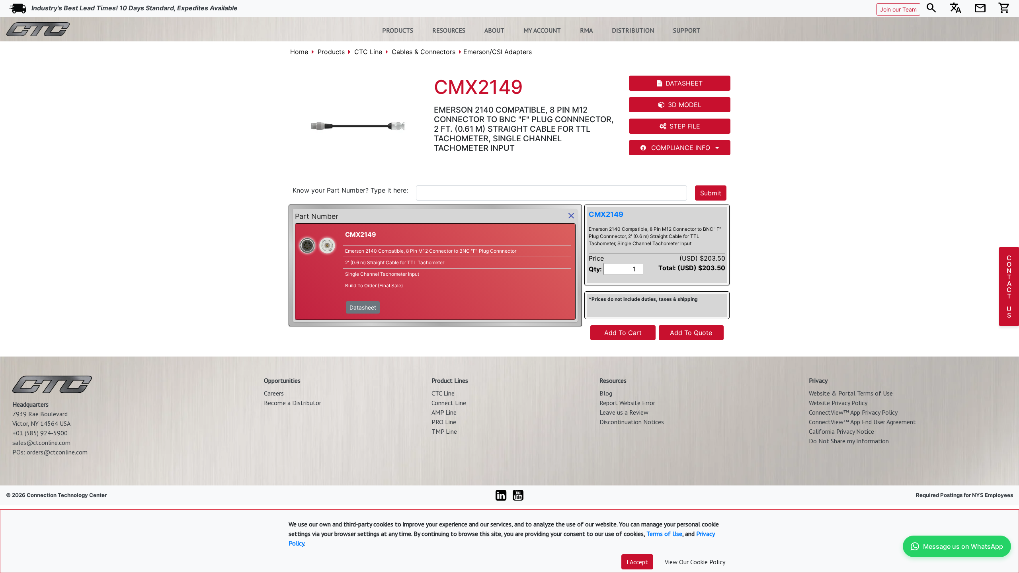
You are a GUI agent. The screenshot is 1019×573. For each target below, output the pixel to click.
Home (299, 52)
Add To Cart (623, 333)
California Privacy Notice (841, 431)
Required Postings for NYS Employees (964, 495)
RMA (586, 30)
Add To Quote (691, 333)
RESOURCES (448, 30)
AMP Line (444, 412)
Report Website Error (627, 403)
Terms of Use (664, 534)
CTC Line (368, 52)
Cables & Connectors (423, 52)
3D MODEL (684, 105)
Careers (274, 393)
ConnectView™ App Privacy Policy (853, 412)
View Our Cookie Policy (695, 562)
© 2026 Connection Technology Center (56, 495)
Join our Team (898, 9)
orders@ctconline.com (57, 452)
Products (331, 52)
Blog (605, 393)
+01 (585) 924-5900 (40, 433)
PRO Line (443, 422)
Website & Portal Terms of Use (851, 393)
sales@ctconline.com (41, 442)
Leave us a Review (623, 412)
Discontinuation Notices (631, 422)
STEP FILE (685, 126)
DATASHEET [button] (684, 83)
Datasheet (362, 307)
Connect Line (448, 403)
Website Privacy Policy (838, 403)
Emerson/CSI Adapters (497, 52)
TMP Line (444, 431)
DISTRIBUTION (633, 30)
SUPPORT (686, 30)
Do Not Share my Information (849, 441)
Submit (710, 193)
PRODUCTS (397, 30)
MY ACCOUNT (542, 30)
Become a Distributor (292, 403)
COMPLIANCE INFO (680, 148)
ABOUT (494, 30)
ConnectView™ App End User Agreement (862, 422)
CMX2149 (606, 214)
